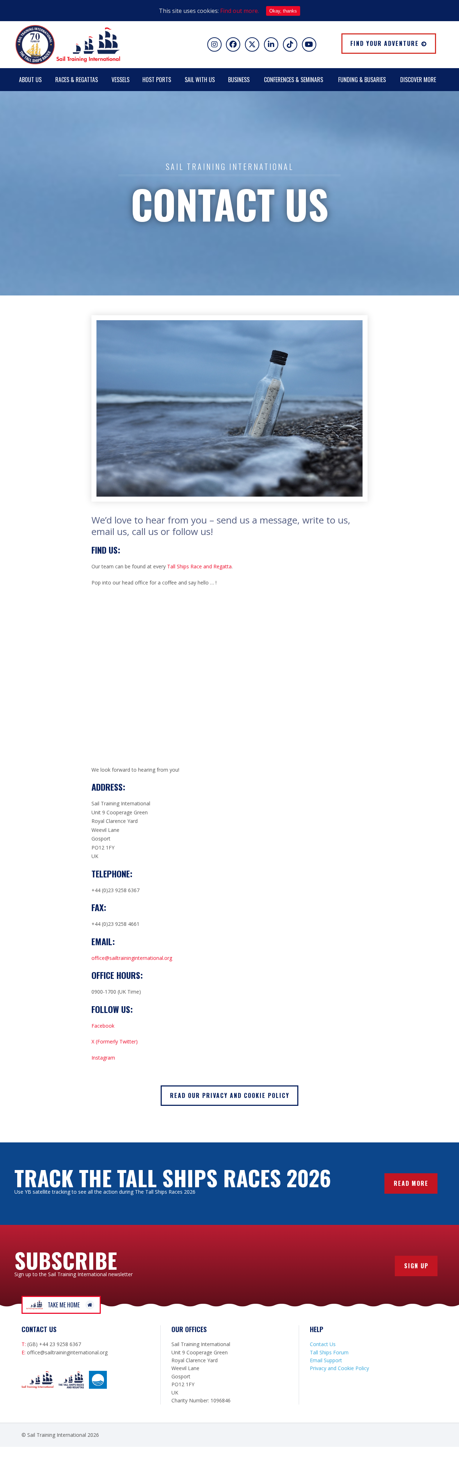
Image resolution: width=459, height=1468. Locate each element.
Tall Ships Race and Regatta (199, 566)
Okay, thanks (283, 11)
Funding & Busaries (362, 79)
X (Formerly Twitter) (114, 1041)
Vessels (120, 79)
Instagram (103, 1057)
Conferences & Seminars (293, 79)
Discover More (418, 79)
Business (239, 79)
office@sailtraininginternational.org (131, 958)
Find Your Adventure (384, 43)
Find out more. (239, 11)
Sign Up (416, 1265)
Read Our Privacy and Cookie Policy (229, 1095)
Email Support (326, 1360)
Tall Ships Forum (329, 1352)
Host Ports (156, 79)
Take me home (64, 1305)
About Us (30, 79)
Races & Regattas (76, 79)
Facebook (102, 1025)
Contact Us (323, 1344)
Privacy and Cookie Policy (339, 1368)
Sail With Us (200, 79)
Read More (411, 1183)
